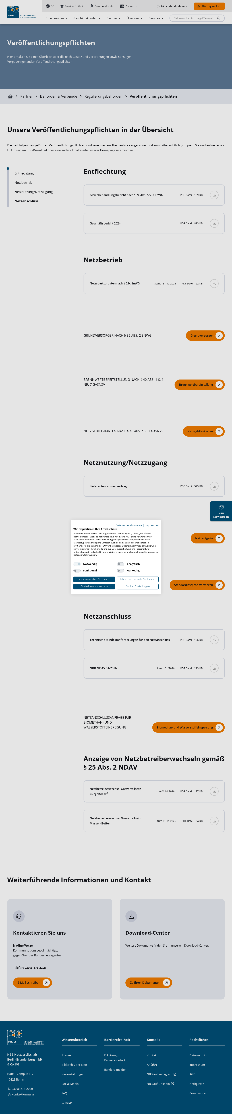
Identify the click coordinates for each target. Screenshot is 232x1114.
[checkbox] (77, 564)
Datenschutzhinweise (129, 525)
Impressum (152, 525)
